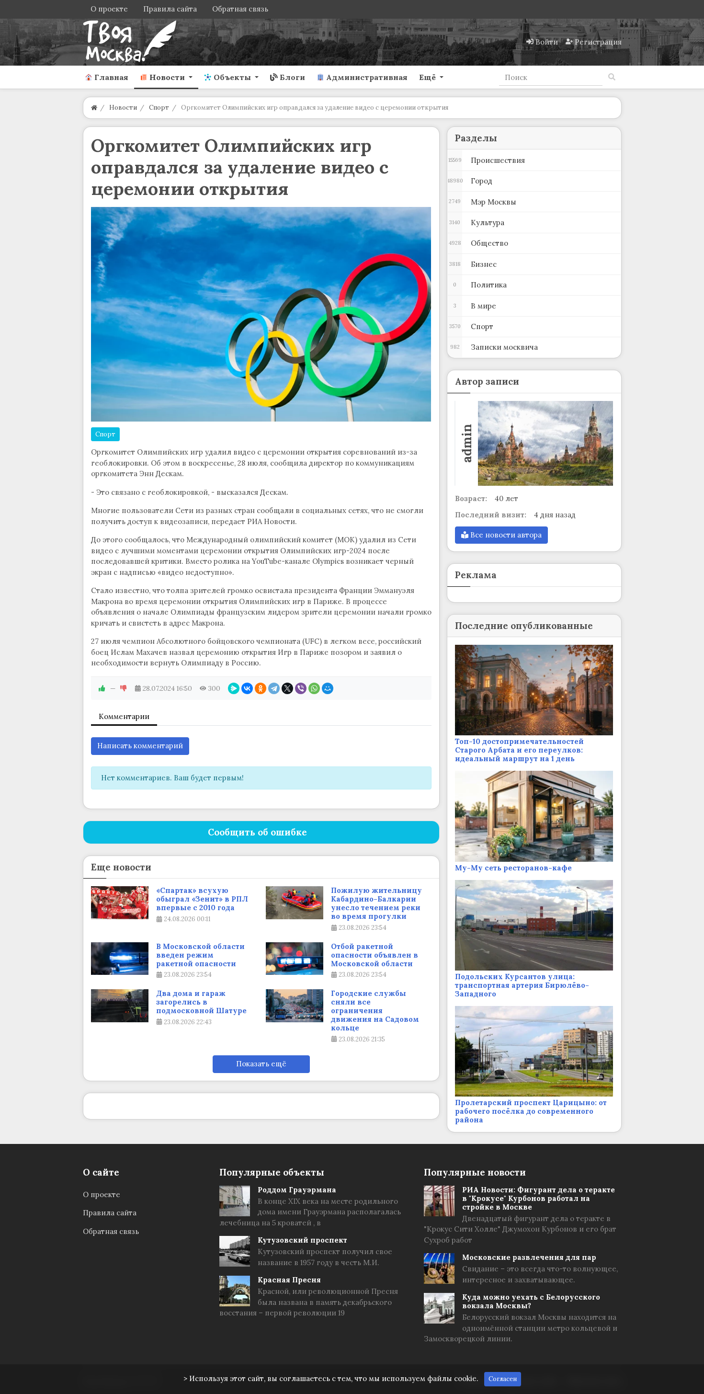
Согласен (502, 1379)
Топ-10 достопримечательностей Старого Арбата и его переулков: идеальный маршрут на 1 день (519, 750)
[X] (287, 688)
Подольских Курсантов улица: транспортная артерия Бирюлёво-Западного (522, 985)
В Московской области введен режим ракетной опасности (200, 955)
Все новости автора (505, 534)
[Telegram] (274, 688)
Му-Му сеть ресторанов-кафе (513, 867)
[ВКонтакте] (247, 688)
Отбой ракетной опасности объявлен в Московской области (374, 955)
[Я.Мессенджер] (233, 688)
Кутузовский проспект (302, 1240)
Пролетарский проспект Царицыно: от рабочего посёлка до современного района (531, 1111)
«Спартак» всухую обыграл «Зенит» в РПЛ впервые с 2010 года (202, 899)
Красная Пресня (289, 1279)
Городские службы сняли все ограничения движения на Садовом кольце (375, 1010)
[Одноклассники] (260, 688)
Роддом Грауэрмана (297, 1189)
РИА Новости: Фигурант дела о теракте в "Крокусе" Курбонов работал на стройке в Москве (538, 1198)
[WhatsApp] (314, 688)
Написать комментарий (140, 745)
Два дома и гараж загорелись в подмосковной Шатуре (201, 1002)
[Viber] (301, 688)
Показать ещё (261, 1063)
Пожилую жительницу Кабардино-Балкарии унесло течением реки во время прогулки (376, 903)
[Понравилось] (102, 688)
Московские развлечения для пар (529, 1257)
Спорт (105, 434)
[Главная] (94, 107)
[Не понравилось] (123, 688)
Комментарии (124, 716)
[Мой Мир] (327, 688)
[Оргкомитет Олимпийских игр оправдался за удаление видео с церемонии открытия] (261, 314)
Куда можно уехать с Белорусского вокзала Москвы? (531, 1301)
